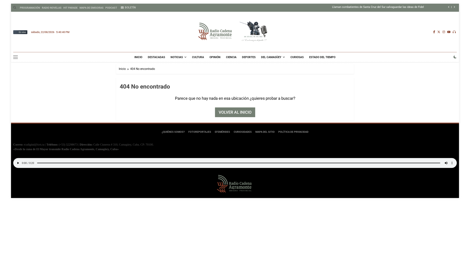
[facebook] (434, 32)
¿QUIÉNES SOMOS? (173, 131)
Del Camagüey (271, 57)
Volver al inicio (235, 112)
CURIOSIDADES (243, 131)
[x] (438, 32)
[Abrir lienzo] (15, 57)
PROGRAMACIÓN (30, 7)
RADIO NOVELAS (52, 7)
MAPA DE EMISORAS (91, 7)
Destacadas (156, 57)
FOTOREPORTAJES (199, 131)
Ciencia (231, 57)
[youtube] (449, 32)
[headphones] (454, 32)
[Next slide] (454, 7)
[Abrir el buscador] (14, 7)
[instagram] (443, 32)
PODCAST (111, 7)
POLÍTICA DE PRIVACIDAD (293, 131)
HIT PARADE (70, 7)
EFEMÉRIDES (222, 131)
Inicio (138, 57)
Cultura (198, 57)
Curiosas (297, 57)
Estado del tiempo (322, 57)
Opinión (214, 57)
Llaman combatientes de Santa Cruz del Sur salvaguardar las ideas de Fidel (378, 7)
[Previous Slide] (448, 7)
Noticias (177, 57)
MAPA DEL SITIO (265, 131)
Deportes (249, 57)
